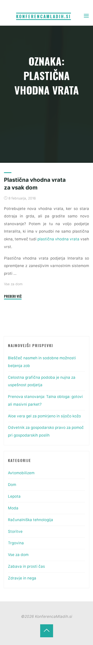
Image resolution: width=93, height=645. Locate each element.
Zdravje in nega (22, 578)
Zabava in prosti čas (26, 566)
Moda (13, 508)
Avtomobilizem (21, 472)
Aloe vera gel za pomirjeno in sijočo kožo (44, 416)
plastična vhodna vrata (58, 239)
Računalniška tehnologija (30, 519)
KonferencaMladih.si (43, 16)
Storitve (15, 531)
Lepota (14, 496)
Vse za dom (13, 284)
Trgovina (16, 543)
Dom (12, 484)
